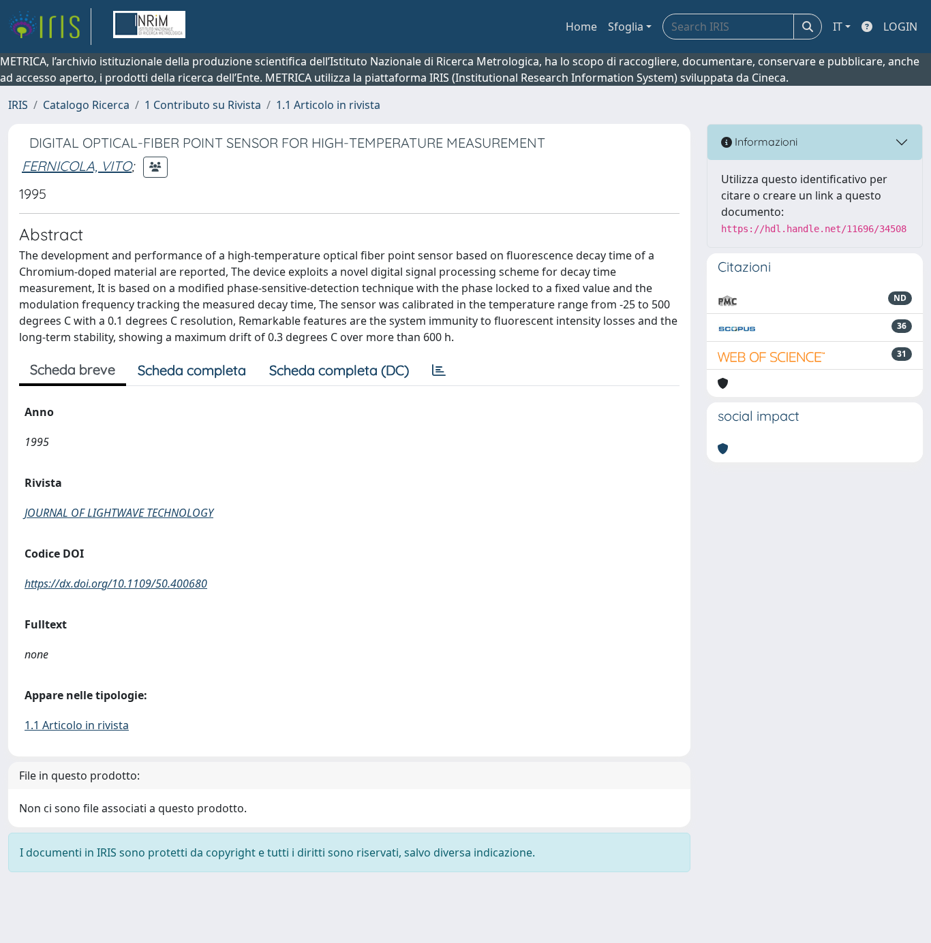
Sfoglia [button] (625, 26)
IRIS (18, 104)
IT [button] (837, 26)
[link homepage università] (149, 26)
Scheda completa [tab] (192, 370)
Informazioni (764, 141)
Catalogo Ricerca (86, 104)
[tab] (439, 370)
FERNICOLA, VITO (77, 165)
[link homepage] (49, 26)
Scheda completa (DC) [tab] (339, 370)
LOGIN (900, 26)
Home (581, 26)
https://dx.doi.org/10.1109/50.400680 (116, 583)
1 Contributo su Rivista (202, 104)
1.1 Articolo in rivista (328, 104)
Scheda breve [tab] (72, 369)
